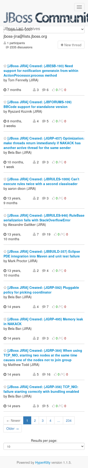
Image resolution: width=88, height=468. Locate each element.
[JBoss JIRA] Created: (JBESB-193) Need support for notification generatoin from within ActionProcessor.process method (41, 70)
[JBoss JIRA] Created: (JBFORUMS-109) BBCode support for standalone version (38, 104)
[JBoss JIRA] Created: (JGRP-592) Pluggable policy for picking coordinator (41, 289)
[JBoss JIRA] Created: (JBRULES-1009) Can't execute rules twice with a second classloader (41, 181)
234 (69, 420)
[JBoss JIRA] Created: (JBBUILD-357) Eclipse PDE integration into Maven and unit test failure (42, 253)
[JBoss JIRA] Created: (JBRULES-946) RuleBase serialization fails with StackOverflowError (44, 217)
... (58, 420)
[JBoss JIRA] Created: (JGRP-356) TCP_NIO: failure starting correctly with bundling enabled (41, 389)
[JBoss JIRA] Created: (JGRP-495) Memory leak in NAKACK (43, 321)
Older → (12, 428)
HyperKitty (42, 462)
